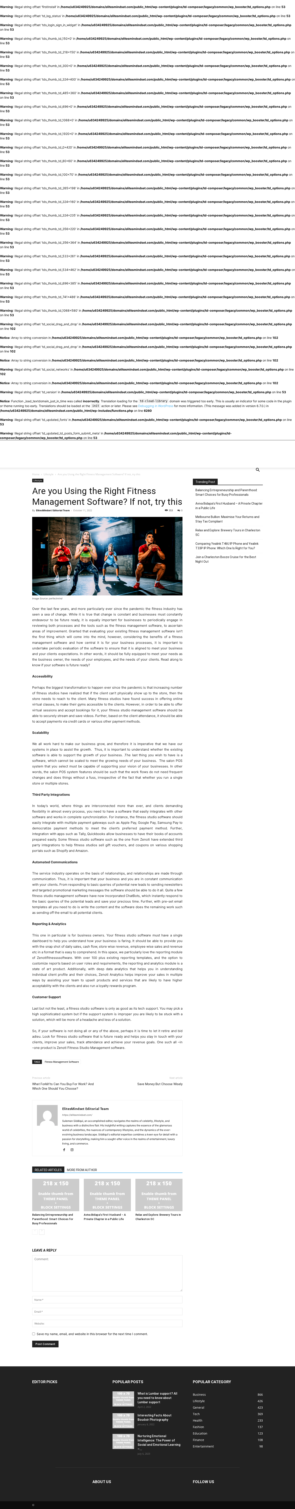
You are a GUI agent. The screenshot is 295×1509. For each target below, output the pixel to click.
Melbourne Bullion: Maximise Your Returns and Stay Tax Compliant (227, 519)
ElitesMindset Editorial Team (53, 510)
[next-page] (41, 1232)
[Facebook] (65, 1149)
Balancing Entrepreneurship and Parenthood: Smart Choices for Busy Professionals (52, 1219)
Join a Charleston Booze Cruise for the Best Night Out (225, 559)
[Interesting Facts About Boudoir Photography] (123, 1420)
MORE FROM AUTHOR (82, 1170)
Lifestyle (49, 474)
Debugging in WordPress (155, 406)
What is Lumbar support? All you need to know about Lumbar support (157, 1398)
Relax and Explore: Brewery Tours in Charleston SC (227, 533)
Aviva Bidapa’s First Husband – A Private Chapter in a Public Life (229, 506)
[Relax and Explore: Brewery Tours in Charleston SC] (158, 1195)
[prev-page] (35, 1232)
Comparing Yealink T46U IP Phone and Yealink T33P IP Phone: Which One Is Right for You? (227, 546)
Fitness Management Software (62, 1061)
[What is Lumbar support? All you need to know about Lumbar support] (123, 1398)
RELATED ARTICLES (48, 1170)
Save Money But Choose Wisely (159, 1084)
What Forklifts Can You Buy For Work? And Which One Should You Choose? (63, 1086)
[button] (257, 470)
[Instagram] (73, 1149)
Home (36, 474)
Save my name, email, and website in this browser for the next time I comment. (92, 1334)
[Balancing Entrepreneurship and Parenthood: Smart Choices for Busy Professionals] (55, 1195)
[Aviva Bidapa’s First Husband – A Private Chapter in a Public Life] (107, 1195)
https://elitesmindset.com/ (77, 1114)
